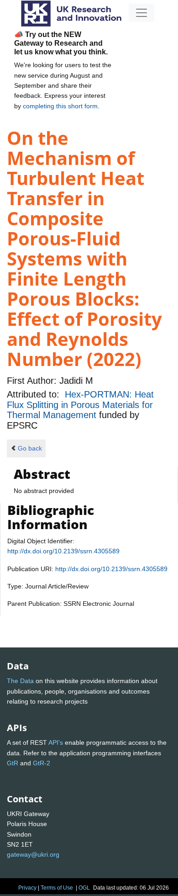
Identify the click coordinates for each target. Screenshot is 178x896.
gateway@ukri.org (33, 854)
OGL (84, 888)
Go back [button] (30, 448)
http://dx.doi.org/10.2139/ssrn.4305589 (63, 551)
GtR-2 (41, 763)
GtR (12, 763)
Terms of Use (57, 888)
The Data (20, 680)
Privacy (27, 888)
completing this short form (60, 106)
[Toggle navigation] (141, 13)
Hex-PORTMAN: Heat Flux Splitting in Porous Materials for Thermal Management (80, 404)
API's (55, 742)
